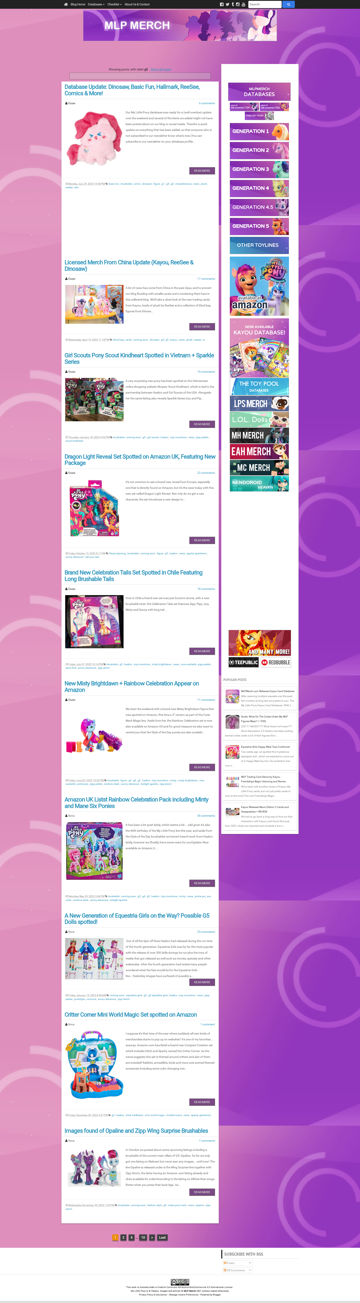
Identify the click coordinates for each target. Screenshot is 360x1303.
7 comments (207, 1140)
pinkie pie (83, 784)
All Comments (235, 1270)
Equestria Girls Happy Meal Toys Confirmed (265, 746)
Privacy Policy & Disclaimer (153, 1294)
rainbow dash (112, 784)
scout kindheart (74, 440)
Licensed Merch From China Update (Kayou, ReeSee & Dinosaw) (129, 265)
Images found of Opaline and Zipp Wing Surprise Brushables (136, 1130)
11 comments (206, 699)
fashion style (155, 1205)
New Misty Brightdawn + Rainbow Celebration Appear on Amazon (132, 686)
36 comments (206, 815)
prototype (80, 999)
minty (173, 780)
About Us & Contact (137, 4)
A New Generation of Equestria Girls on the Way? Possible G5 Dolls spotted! (137, 919)
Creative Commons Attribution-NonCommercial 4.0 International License (195, 1287)
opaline (200, 1205)
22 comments (206, 472)
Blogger (217, 1294)
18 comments (206, 589)
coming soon (141, 339)
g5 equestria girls (158, 995)
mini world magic (155, 1115)
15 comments (206, 371)
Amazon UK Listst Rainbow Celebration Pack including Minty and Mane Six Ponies (136, 802)
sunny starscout (75, 557)
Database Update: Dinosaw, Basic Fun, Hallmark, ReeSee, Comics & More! (132, 90)
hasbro (165, 437)
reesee (69, 187)
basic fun (114, 183)
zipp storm (104, 667)
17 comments (206, 278)
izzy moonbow (178, 437)
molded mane (174, 1115)
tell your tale (92, 557)
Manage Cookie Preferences (184, 1294)
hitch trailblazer (135, 1115)
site (76, 187)
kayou (174, 339)
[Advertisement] (180, 52)
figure (157, 183)
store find (71, 667)
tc (204, 339)
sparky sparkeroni (197, 553)
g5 (172, 183)
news (196, 183)
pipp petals (202, 437)
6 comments (207, 103)
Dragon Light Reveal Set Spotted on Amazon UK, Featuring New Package (140, 460)
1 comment (207, 1024)
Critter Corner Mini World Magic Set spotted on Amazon (131, 1014)
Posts (230, 1263)
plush (204, 183)
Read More (202, 170)
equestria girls (134, 995)
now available (189, 664)
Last (162, 1237)
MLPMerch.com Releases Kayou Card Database (267, 691)
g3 (130, 780)
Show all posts (161, 69)
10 (143, 1237)
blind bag (118, 339)
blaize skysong (117, 553)
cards (128, 339)
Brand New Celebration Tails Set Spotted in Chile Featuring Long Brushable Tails (133, 575)
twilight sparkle (150, 784)
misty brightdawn (162, 664)
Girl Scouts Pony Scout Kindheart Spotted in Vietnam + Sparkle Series (139, 358)
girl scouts (153, 437)
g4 (168, 183)
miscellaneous (183, 183)
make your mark (177, 1205)
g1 (163, 183)
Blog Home (78, 4)
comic (137, 183)
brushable (127, 183)
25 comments (206, 931)
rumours (92, 999)
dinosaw (147, 183)
